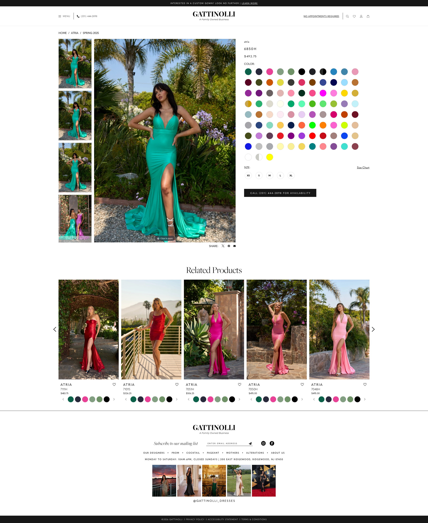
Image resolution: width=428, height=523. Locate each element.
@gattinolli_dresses (214, 501)
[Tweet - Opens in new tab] (223, 246)
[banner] (214, 16)
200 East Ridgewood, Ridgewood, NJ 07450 (251, 459)
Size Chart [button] (363, 167)
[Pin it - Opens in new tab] (229, 246)
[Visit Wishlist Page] (354, 16)
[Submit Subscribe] (250, 443)
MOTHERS (232, 452)
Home (63, 33)
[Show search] (347, 16)
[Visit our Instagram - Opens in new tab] (263, 443)
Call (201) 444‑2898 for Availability (280, 193)
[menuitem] (64, 16)
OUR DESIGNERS (154, 452)
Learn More (250, 3)
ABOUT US (278, 452)
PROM (175, 452)
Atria (74, 33)
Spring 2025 (91, 33)
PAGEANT (213, 452)
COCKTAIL (193, 452)
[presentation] (89, 329)
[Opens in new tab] (164, 481)
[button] (64, 16)
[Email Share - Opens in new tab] (234, 246)
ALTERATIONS (255, 452)
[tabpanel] (75, 65)
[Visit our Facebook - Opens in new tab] (272, 443)
